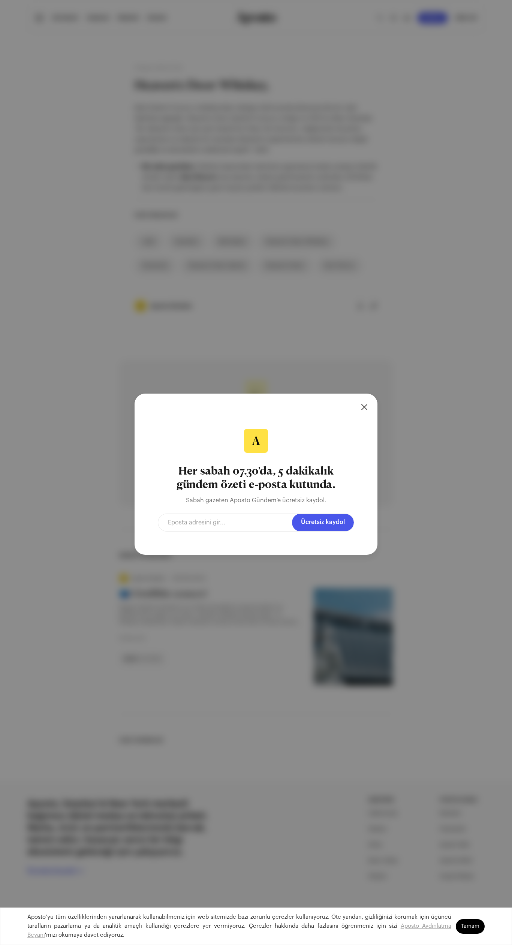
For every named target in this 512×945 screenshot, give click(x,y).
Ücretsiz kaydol (323, 522)
